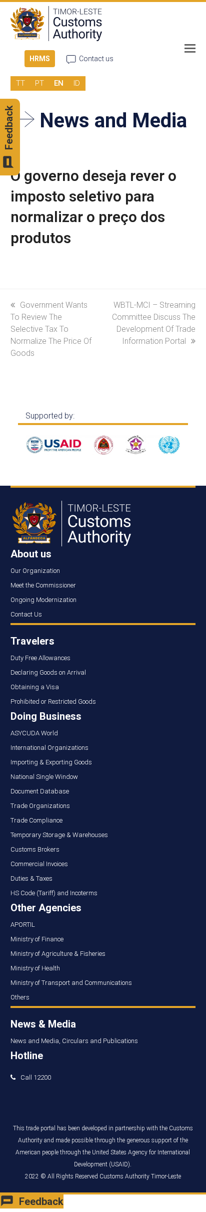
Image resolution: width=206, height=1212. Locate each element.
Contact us (96, 59)
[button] (190, 48)
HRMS (40, 59)
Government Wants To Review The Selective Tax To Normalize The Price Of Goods (51, 329)
